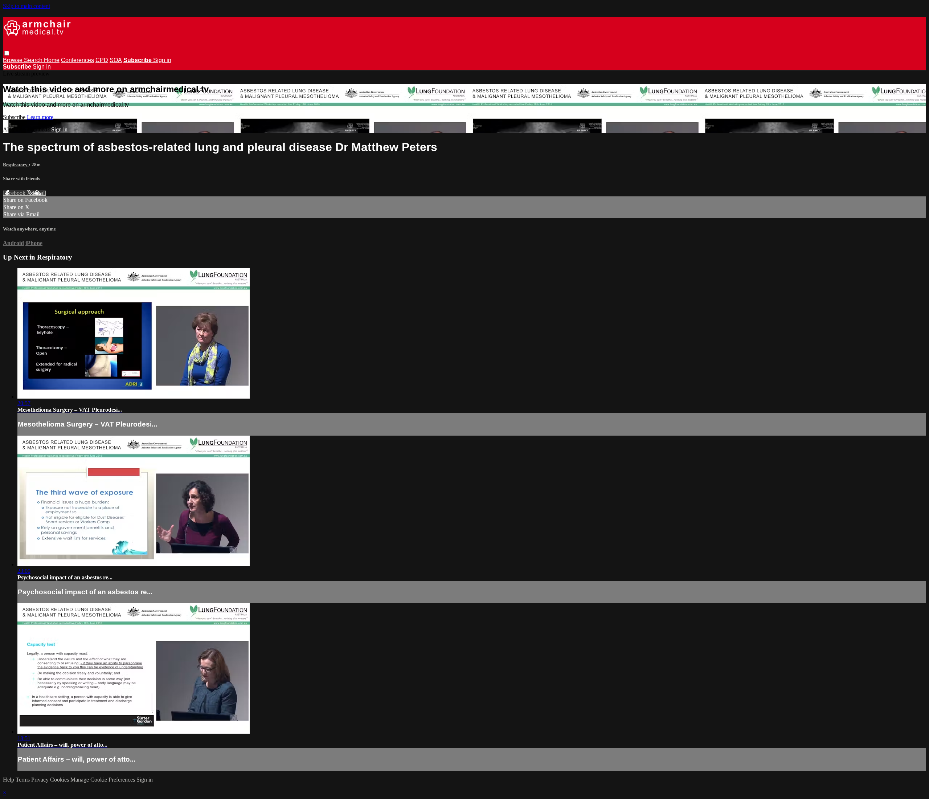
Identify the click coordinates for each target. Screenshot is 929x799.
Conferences (77, 60)
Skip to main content (26, 6)
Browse (13, 60)
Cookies (60, 779)
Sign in (162, 60)
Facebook (15, 193)
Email (39, 193)
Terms (23, 779)
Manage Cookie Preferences (103, 779)
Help (9, 779)
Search (34, 60)
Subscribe (15, 117)
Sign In (42, 67)
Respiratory (16, 164)
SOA (116, 60)
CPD (101, 60)
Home (52, 60)
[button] (6, 53)
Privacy (40, 779)
